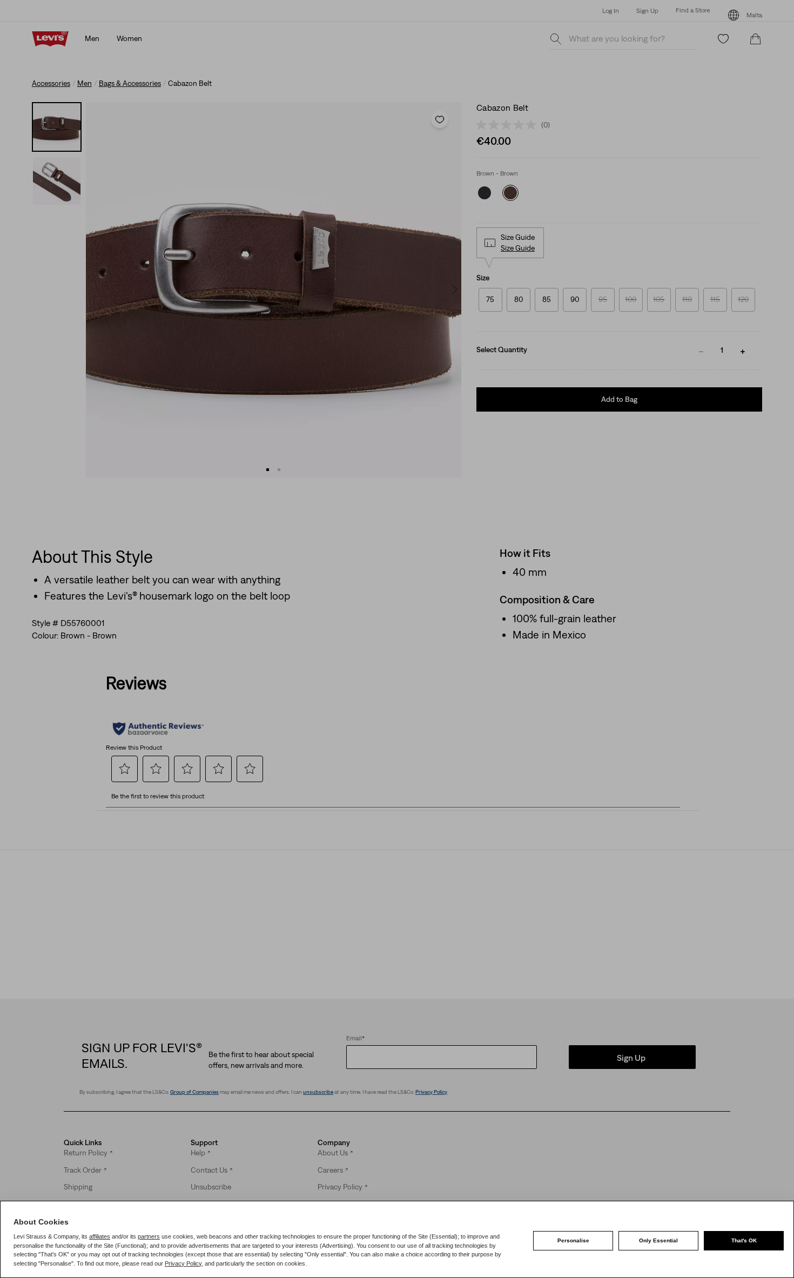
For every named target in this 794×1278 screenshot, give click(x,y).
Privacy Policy (183, 1263)
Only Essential (658, 1240)
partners (149, 1236)
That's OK (744, 1240)
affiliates (99, 1236)
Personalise (573, 1240)
